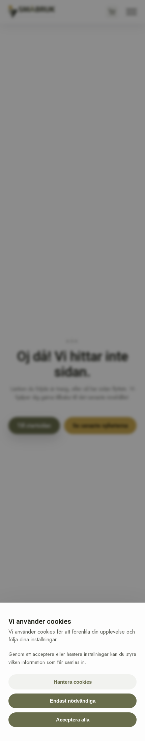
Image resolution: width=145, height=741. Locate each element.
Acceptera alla (72, 719)
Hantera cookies (73, 682)
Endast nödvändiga (72, 701)
